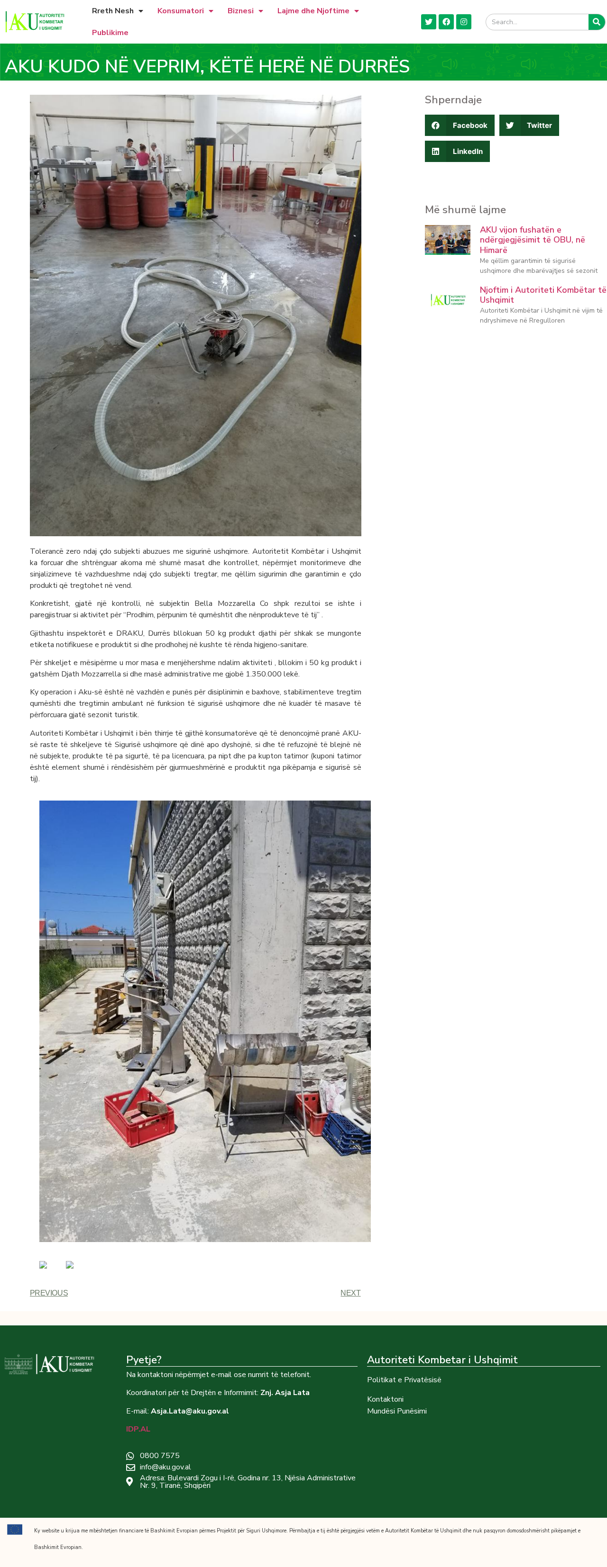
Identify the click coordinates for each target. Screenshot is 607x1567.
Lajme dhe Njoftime (313, 11)
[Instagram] (463, 21)
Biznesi (241, 11)
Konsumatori (180, 11)
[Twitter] (428, 21)
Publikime (110, 32)
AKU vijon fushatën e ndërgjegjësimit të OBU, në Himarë (532, 240)
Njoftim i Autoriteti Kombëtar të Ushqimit (543, 295)
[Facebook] (446, 21)
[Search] (597, 22)
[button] (460, 125)
